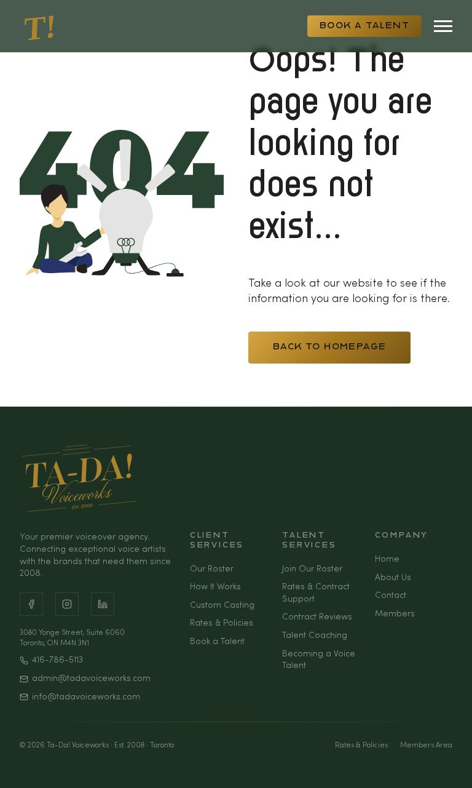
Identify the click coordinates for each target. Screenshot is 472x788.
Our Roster (212, 569)
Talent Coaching (314, 636)
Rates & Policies (221, 623)
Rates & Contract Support (316, 593)
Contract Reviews (317, 617)
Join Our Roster (312, 569)
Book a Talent (364, 26)
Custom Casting (222, 606)
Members (395, 614)
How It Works (215, 587)
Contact (390, 596)
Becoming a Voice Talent (318, 660)
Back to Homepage (329, 347)
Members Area (426, 745)
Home (387, 559)
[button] (453, 763)
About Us (393, 578)
